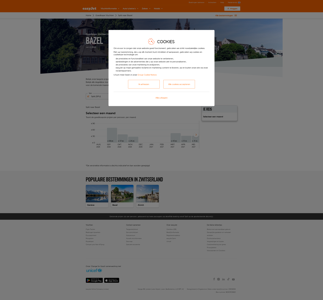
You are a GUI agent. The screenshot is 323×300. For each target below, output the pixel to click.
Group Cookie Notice (147, 75)
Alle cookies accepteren (179, 84)
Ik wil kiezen (144, 84)
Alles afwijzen (161, 98)
